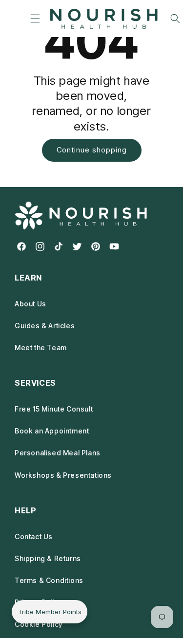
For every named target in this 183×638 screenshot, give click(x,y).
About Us (30, 304)
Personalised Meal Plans (58, 453)
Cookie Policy (38, 624)
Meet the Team (41, 347)
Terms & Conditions (49, 580)
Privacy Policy (38, 602)
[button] (34, 18)
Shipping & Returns (48, 558)
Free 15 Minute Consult (54, 409)
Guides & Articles (45, 325)
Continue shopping (92, 149)
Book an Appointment (52, 431)
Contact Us (34, 536)
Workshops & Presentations (63, 475)
